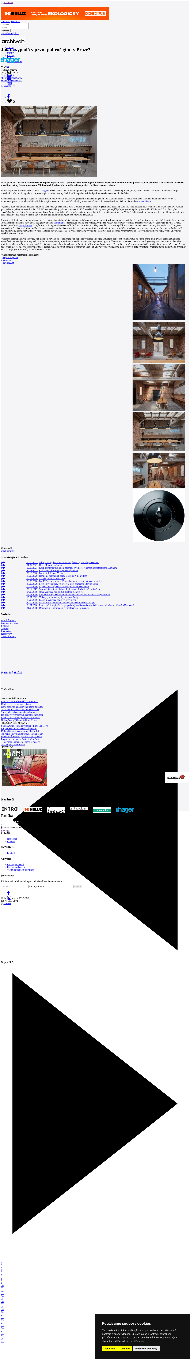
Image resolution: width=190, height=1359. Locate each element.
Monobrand (59, 222)
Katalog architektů (15, 864)
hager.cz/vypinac (10, 257)
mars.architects (144, 201)
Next (7, 830)
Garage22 (44, 190)
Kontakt (11, 841)
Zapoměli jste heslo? (10, 21)
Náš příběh (12, 839)
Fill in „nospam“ (37, 886)
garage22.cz (8, 263)
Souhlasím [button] (109, 1348)
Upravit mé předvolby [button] (146, 1348)
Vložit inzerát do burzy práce (20, 869)
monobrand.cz (9, 260)
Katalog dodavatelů (16, 867)
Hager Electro (25, 225)
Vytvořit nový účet (10, 33)
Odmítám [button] (125, 1348)
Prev (3, 830)
